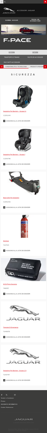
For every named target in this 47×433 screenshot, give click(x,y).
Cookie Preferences (7, 407)
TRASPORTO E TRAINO (11, 57)
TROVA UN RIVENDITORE (35, 20)
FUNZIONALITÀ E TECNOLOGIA (16, 67)
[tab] (12, 52)
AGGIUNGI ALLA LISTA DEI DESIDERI (18, 121)
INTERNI (35, 52)
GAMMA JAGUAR (11, 20)
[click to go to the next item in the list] (45, 66)
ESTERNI (12, 52)
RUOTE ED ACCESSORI (35, 57)
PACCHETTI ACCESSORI (12, 62)
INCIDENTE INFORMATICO (9, 404)
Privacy (3, 401)
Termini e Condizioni (7, 398)
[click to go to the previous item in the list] (2, 66)
